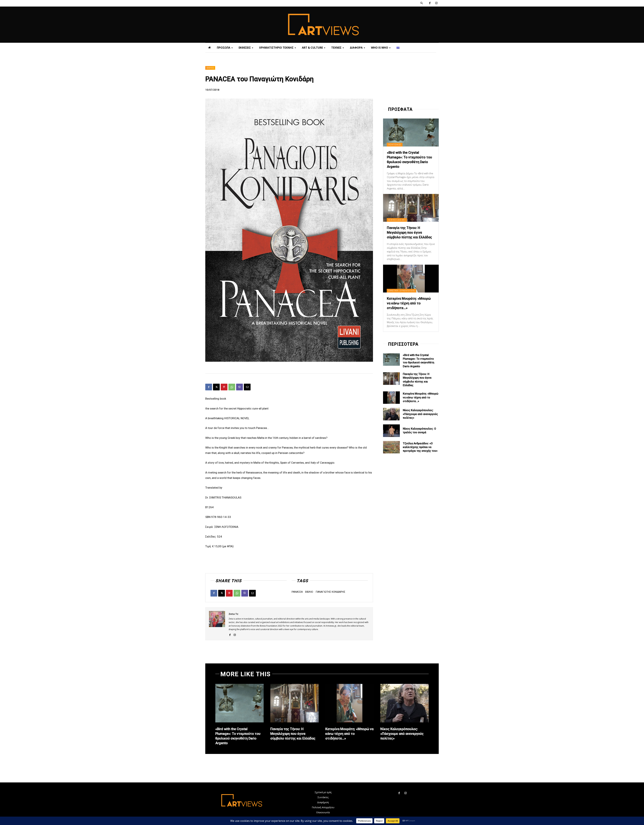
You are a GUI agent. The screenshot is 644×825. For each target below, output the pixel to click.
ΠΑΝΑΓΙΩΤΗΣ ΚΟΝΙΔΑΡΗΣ (330, 591)
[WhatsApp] (231, 387)
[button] (421, 3)
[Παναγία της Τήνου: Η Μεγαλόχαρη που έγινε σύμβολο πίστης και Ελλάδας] (411, 208)
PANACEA (297, 591)
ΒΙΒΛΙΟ (210, 68)
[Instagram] (436, 3)
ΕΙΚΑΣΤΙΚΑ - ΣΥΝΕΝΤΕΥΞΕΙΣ (401, 290)
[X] (216, 387)
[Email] (247, 387)
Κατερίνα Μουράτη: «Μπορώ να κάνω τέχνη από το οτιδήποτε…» (409, 303)
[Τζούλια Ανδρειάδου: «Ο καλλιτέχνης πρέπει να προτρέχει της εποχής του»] (391, 447)
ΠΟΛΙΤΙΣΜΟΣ (394, 144)
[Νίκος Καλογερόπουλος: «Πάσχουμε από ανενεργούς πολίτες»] (391, 414)
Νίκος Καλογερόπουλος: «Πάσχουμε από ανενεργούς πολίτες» (420, 414)
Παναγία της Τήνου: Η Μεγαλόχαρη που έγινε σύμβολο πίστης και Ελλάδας (409, 232)
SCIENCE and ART (397, 219)
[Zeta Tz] (217, 624)
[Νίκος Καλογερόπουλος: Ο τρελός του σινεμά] (391, 430)
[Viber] (239, 387)
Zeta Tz (233, 613)
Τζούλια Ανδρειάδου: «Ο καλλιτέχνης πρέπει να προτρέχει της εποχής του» (420, 447)
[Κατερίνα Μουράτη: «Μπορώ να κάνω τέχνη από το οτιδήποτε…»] (411, 278)
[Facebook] (429, 3)
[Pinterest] (224, 387)
